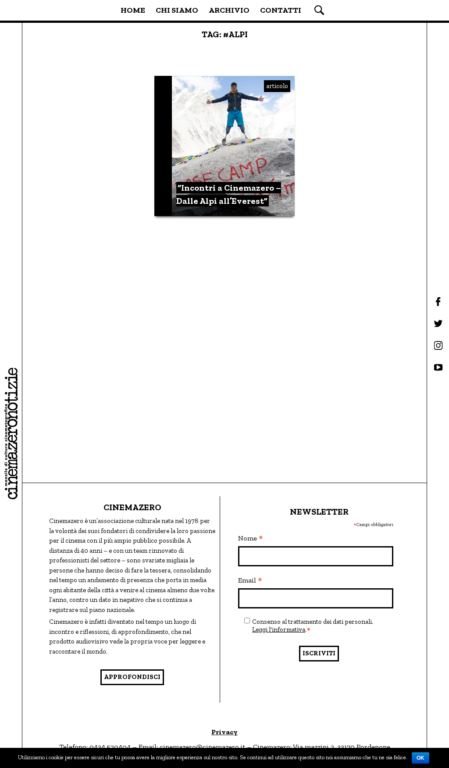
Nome (250, 539)
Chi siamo (177, 10)
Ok (420, 758)
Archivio (229, 10)
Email (250, 581)
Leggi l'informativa (278, 629)
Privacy (224, 732)
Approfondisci (132, 677)
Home (133, 10)
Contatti (280, 10)
